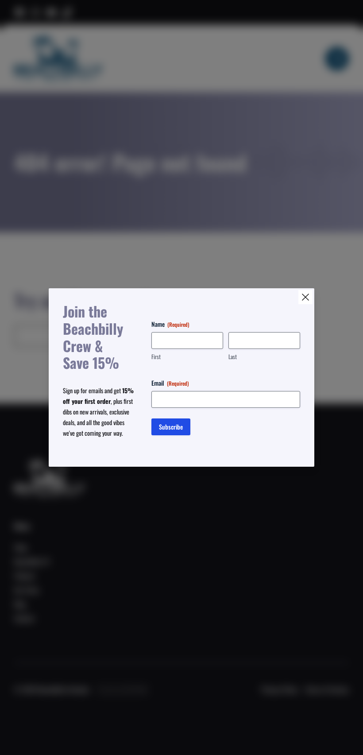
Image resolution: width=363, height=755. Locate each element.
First (156, 356)
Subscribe (171, 426)
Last (232, 356)
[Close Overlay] (305, 297)
